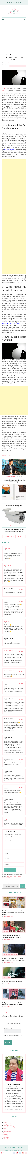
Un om (6, 819)
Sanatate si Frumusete (10, 954)
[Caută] (22, 886)
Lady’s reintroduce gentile (14, 505)
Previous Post (9, 536)
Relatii (12, 66)
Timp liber (7, 977)
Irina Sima (7, 786)
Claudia (6, 621)
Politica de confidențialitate (14, 1150)
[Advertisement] (14, 36)
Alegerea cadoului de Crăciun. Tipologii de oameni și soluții (12, 936)
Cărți (5, 998)
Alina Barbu (7, 565)
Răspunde (20, 548)
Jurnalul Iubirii (7, 1135)
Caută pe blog (5, 883)
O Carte (5, 1122)
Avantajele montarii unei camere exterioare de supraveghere (14, 530)
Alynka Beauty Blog (8, 1125)
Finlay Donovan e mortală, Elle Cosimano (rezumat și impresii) (12, 1003)
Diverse (6, 907)
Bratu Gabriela (8, 650)
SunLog (5, 1130)
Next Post (20, 536)
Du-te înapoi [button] (5, 1012)
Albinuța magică (7, 1124)
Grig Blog (6, 1138)
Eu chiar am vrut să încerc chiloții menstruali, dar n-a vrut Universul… (13, 959)
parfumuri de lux (9, 149)
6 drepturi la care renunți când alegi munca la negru (14, 481)
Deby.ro (5, 1128)
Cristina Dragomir (8, 62)
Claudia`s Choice (9, 670)
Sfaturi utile (20, 66)
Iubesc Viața (6, 1137)
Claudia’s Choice (7, 1131)
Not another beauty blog (9, 1127)
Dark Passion (6, 1121)
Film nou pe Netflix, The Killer (12, 981)
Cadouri (6, 931)
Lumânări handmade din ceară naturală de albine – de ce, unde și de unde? (13, 912)
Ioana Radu (7, 548)
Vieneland (6, 1132)
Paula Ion (6, 1134)
